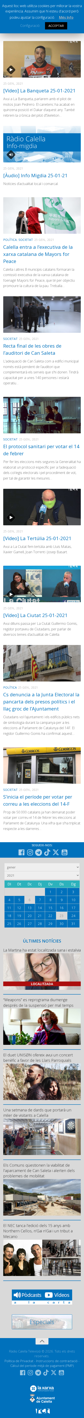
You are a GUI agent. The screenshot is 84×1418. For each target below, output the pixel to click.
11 (9, 908)
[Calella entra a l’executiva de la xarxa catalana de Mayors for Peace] (42, 215)
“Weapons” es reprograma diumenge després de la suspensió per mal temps (38, 1002)
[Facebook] (21, 852)
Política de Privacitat (19, 1361)
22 (50, 916)
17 (73, 908)
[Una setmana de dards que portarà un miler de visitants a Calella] (42, 1137)
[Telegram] (38, 852)
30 (62, 923)
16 (62, 908)
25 (9, 923)
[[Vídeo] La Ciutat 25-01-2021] (42, 584)
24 (73, 916)
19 (19, 916)
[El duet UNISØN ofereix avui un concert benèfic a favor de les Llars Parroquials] (42, 1082)
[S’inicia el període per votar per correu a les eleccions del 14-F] (42, 765)
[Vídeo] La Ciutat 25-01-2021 (35, 615)
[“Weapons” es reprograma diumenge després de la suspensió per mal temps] (42, 1026)
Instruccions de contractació (57, 1361)
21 (40, 916)
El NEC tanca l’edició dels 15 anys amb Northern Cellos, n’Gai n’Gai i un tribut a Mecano (38, 1231)
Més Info (66, 17)
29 (50, 923)
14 (40, 908)
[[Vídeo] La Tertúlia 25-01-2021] (42, 507)
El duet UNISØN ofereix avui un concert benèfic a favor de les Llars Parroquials (38, 1057)
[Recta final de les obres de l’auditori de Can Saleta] (42, 314)
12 (19, 908)
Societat (26, 240)
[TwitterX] (55, 852)
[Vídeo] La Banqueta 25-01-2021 (39, 90)
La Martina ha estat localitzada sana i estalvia (42, 950)
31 (73, 923)
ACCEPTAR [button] (56, 26)
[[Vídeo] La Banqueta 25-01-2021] (42, 59)
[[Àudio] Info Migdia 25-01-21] (42, 144)
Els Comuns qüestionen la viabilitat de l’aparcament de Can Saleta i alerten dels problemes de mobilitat (39, 1170)
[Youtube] (64, 852)
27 (30, 923)
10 (73, 900)
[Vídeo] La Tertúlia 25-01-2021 (37, 538)
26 (19, 923)
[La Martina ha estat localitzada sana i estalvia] (42, 971)
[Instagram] (29, 852)
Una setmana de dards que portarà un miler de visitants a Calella (37, 1112)
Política (10, 240)
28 (40, 923)
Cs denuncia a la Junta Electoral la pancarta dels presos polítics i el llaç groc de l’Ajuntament (41, 701)
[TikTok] (47, 852)
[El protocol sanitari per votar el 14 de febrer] (42, 415)
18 (9, 916)
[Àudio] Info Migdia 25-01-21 (35, 175)
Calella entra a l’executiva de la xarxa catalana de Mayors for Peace (38, 254)
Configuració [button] (30, 25)
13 (30, 908)
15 (50, 908)
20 (30, 916)
